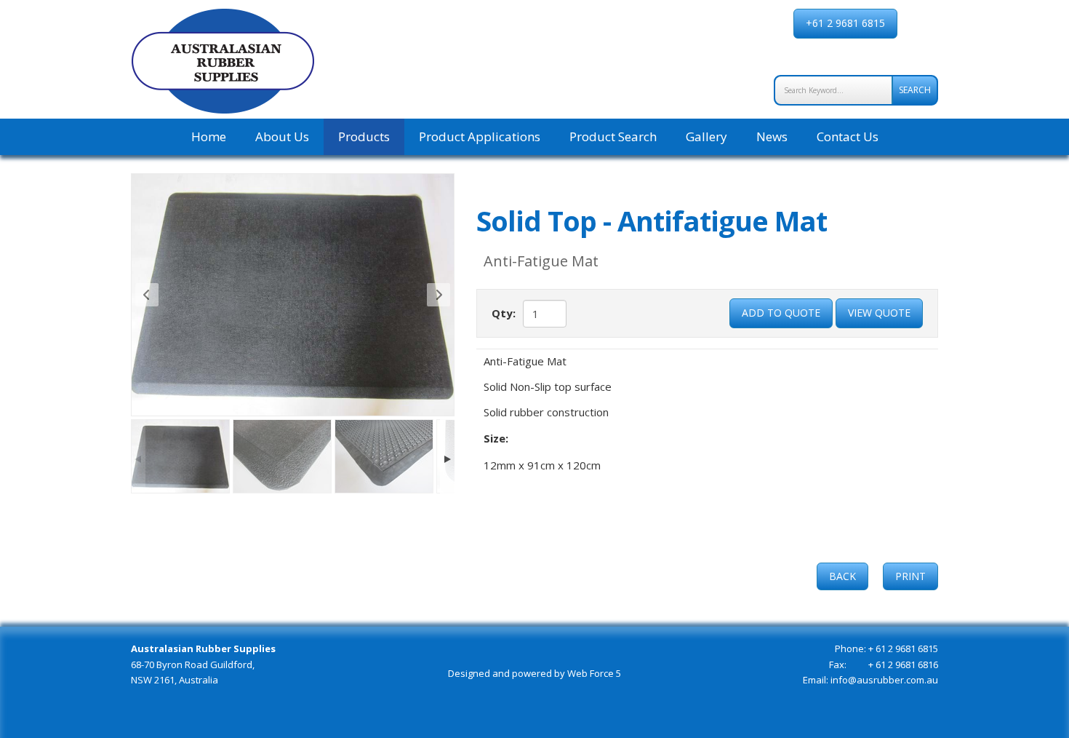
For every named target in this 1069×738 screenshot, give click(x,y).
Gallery (706, 136)
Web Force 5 (594, 673)
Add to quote (781, 313)
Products (364, 136)
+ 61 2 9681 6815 (903, 648)
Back (842, 576)
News (772, 136)
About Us (282, 136)
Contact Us (847, 136)
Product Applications (479, 136)
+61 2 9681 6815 (845, 23)
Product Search (613, 136)
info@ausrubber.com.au (883, 679)
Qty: (504, 313)
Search (915, 90)
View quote (879, 313)
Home (208, 136)
